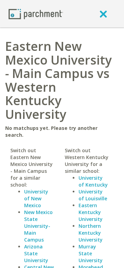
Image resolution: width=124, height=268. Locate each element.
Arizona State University (36, 253)
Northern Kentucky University (91, 233)
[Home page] (36, 13)
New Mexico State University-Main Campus (38, 226)
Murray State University (91, 253)
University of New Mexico (36, 198)
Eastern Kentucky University (91, 212)
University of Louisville (93, 195)
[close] (103, 14)
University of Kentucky (93, 181)
